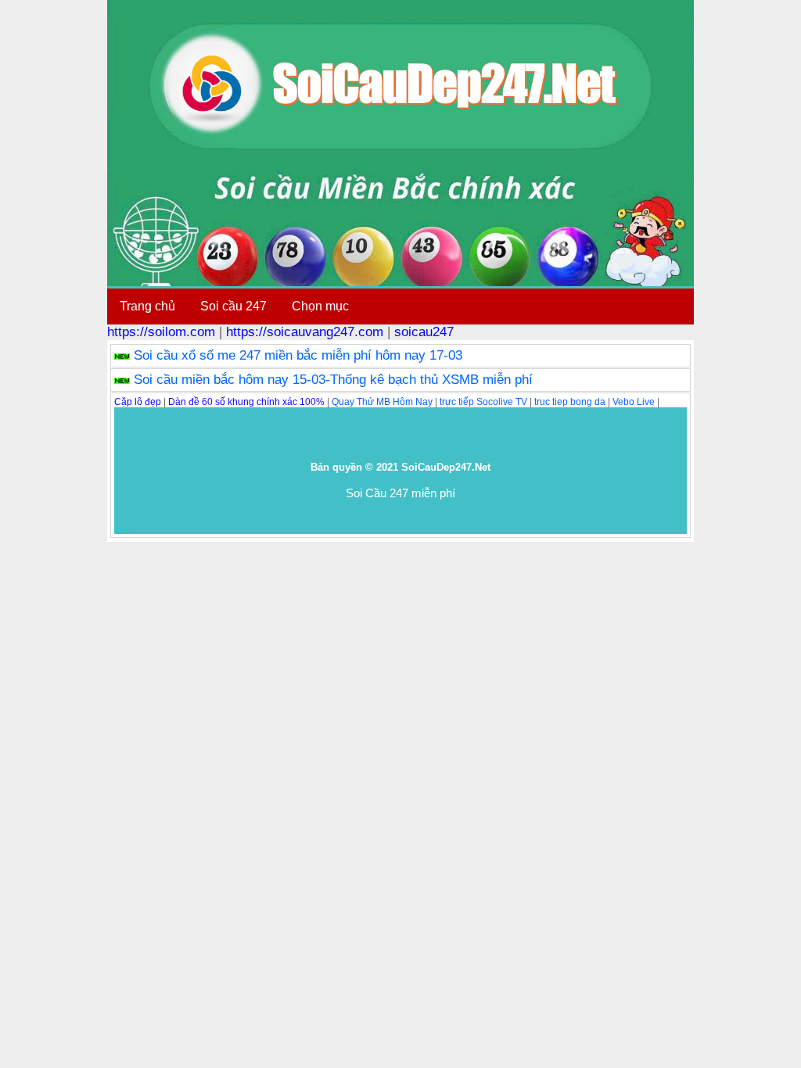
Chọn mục (320, 306)
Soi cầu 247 (233, 306)
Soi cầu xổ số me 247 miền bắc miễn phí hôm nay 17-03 (298, 355)
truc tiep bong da (569, 401)
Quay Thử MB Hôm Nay (382, 401)
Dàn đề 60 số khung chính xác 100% (246, 401)
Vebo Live (633, 401)
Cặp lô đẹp (137, 401)
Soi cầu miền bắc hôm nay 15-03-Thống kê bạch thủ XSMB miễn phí (333, 379)
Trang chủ (147, 306)
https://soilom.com (161, 331)
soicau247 (424, 331)
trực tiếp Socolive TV (483, 401)
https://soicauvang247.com (304, 331)
